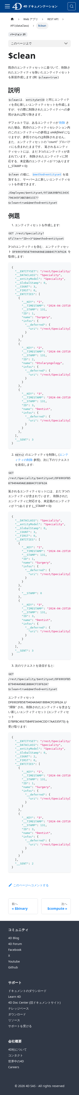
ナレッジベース (18, 1008)
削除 (62, 122)
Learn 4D (14, 997)
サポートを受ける (20, 1026)
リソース (14, 1020)
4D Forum (15, 944)
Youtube (14, 961)
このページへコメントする (31, 885)
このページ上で (21, 43)
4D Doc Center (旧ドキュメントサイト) (34, 1002)
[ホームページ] (12, 19)
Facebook (14, 950)
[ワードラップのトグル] (58, 267)
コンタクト (15, 1055)
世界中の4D (16, 1061)
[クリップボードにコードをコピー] (65, 267)
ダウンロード (17, 1014)
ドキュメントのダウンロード (27, 991)
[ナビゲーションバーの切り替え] (7, 6)
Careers (13, 1067)
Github (13, 967)
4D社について (17, 1049)
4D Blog (13, 938)
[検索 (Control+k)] (72, 6)
